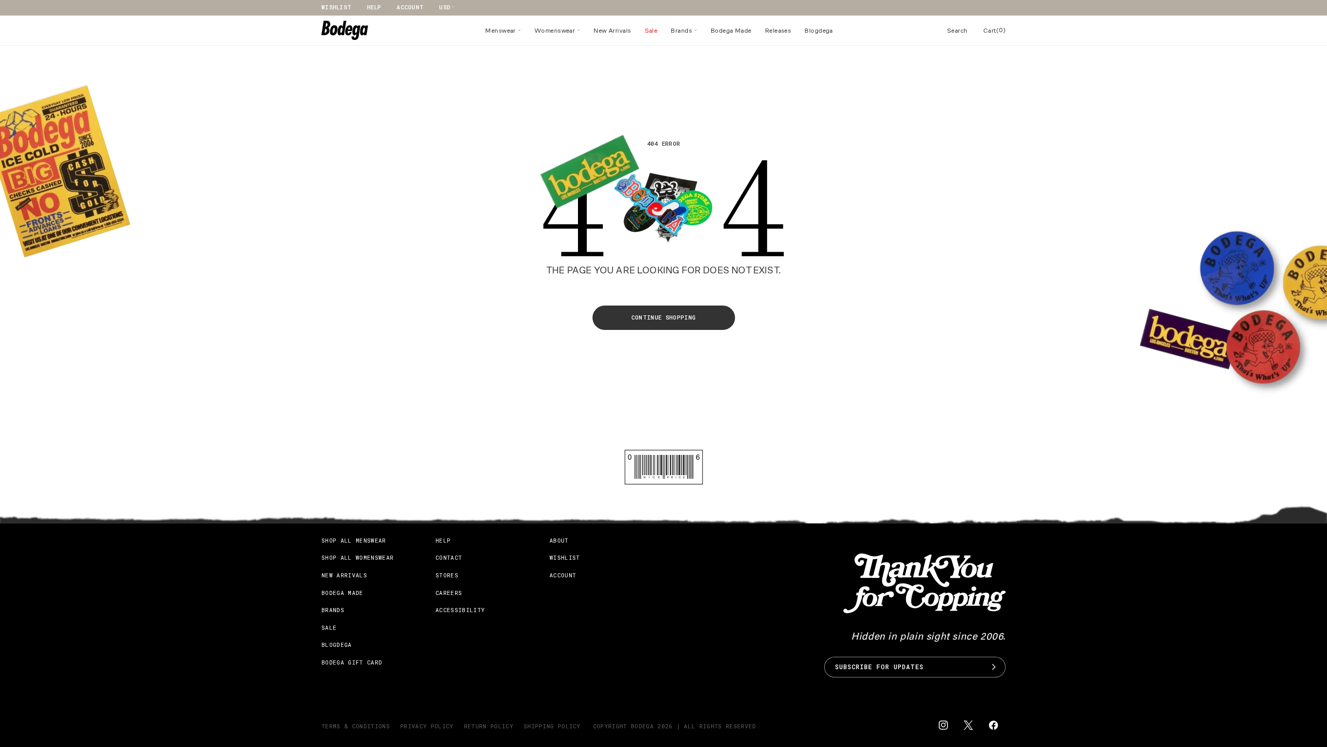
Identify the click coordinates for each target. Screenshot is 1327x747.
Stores (446, 575)
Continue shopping (663, 317)
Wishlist (336, 7)
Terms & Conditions (355, 726)
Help (374, 7)
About (559, 540)
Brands (332, 610)
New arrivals (344, 575)
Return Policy (488, 726)
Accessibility (460, 610)
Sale (328, 627)
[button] (503, 31)
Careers (448, 593)
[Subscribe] (993, 667)
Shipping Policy (552, 726)
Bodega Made (342, 593)
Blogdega (336, 644)
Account (410, 7)
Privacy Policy (427, 726)
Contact (448, 557)
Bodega (642, 726)
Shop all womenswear (357, 557)
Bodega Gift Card (351, 662)
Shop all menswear (353, 540)
